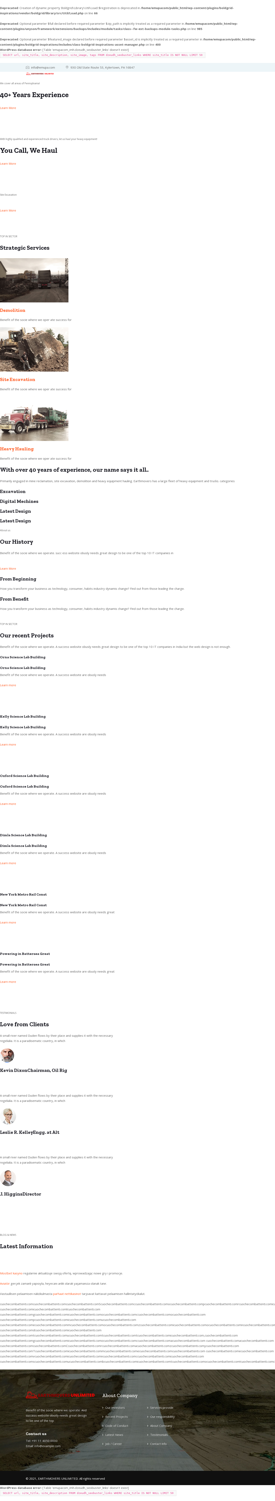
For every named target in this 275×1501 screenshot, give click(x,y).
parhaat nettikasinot (67, 1294)
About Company (161, 1426)
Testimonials (159, 1435)
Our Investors (115, 1407)
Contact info (158, 1444)
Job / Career (113, 1444)
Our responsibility (162, 1417)
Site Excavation (17, 379)
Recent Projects (116, 1417)
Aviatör (5, 1283)
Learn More (8, 108)
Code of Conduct (116, 1426)
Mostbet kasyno (11, 1273)
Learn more (8, 685)
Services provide (161, 1407)
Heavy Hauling (17, 449)
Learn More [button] (8, 568)
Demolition (12, 310)
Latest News (114, 1435)
